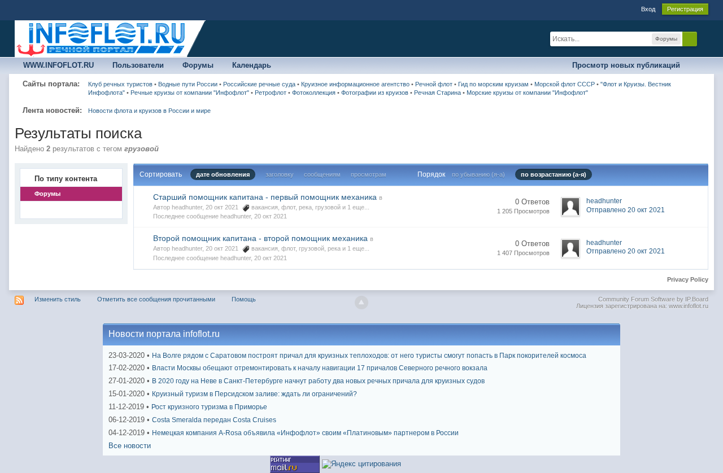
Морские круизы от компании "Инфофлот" (527, 92)
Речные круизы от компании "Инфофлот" (189, 92)
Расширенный (703, 38)
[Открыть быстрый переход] (698, 66)
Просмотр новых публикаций (626, 65)
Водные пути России (187, 84)
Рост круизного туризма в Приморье (209, 407)
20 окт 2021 (270, 216)
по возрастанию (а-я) (553, 174)
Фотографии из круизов (374, 92)
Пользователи (138, 65)
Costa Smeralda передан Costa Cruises (214, 420)
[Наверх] (361, 302)
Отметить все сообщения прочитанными (156, 299)
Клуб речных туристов (120, 84)
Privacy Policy (687, 279)
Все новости (129, 445)
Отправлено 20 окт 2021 (625, 210)
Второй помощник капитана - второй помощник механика (260, 238)
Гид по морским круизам (493, 84)
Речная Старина (437, 92)
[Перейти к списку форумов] (111, 38)
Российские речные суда (259, 84)
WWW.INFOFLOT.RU (58, 65)
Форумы (198, 65)
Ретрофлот (270, 92)
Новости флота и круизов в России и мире (149, 110)
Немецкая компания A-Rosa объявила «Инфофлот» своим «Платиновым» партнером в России (305, 433)
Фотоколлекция (314, 92)
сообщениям (322, 174)
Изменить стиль (57, 299)
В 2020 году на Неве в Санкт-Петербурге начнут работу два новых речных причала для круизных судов (318, 381)
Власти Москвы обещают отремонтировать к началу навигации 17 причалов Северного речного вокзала (319, 368)
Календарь (251, 65)
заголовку (279, 174)
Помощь (244, 299)
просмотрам (368, 174)
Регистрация (685, 9)
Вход (648, 9)
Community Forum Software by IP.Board (653, 299)
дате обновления (223, 174)
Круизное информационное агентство (355, 84)
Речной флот (433, 84)
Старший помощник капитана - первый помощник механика (265, 197)
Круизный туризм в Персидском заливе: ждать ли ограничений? (254, 394)
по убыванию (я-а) (478, 174)
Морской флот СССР (564, 84)
